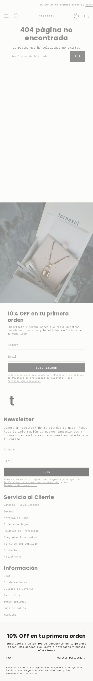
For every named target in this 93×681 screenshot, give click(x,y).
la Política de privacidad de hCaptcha (34, 670)
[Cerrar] (84, 630)
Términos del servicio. (22, 673)
